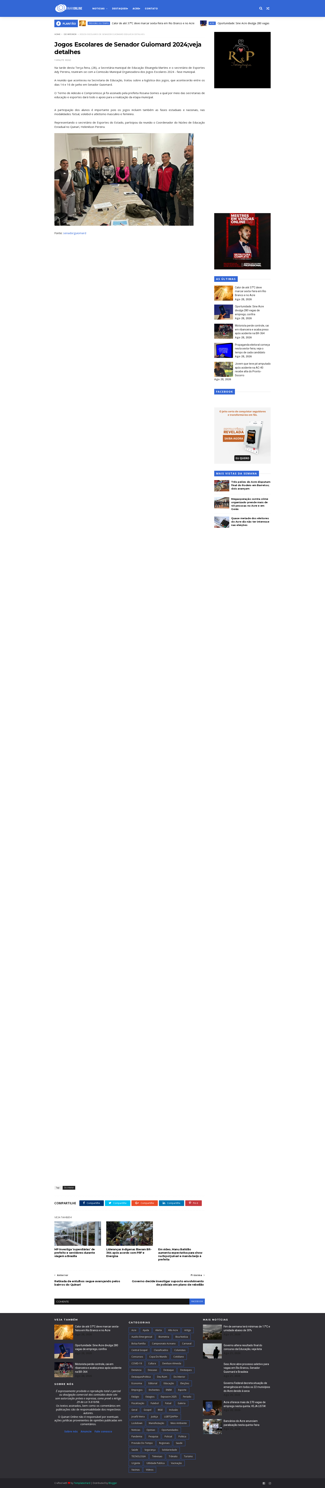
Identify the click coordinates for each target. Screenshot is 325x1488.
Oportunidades (170, 1429)
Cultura (152, 1363)
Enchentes (154, 1389)
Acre (136, 8)
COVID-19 (136, 1363)
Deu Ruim (162, 1376)
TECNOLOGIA (138, 1456)
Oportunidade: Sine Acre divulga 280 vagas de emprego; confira (227, 23)
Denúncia (136, 1370)
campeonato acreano (164, 1343)
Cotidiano (178, 1356)
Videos (149, 1469)
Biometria (164, 1336)
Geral (134, 1409)
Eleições (184, 1383)
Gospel (147, 1409)
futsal (168, 1403)
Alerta (158, 1330)
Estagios (150, 1396)
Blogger (113, 1483)
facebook (197, 1301)
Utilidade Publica (156, 1463)
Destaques (119, 8)
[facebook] (264, 1483)
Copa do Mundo (158, 1356)
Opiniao (151, 1429)
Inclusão (173, 1409)
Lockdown (136, 1423)
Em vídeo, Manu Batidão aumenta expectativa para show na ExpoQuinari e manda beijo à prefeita (180, 1254)
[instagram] (270, 1483)
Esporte (182, 1389)
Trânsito (173, 1456)
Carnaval (186, 1343)
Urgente (135, 1463)
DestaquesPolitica (141, 1376)
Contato (151, 8)
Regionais (164, 1443)
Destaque (168, 1370)
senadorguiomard (74, 233)
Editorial (152, 1383)
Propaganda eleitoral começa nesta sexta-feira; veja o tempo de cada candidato (252, 348)
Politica (182, 1436)
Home (57, 34)
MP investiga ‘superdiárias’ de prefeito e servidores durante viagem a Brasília (74, 1253)
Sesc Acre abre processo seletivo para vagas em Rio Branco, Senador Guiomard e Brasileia (246, 1368)
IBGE (160, 1409)
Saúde (134, 1449)
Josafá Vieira (138, 1416)
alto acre (173, 1330)
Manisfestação (156, 1423)
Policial (168, 1436)
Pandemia (136, 1436)
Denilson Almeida (171, 1363)
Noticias (98, 8)
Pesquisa (153, 1436)
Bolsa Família (138, 1343)
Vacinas (135, 1469)
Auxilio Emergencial (141, 1336)
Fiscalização (137, 1403)
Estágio (135, 1396)
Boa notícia (181, 1336)
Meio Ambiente (179, 1423)
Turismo (188, 1456)
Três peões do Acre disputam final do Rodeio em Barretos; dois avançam (250, 485)
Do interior (70, 34)
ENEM (169, 1389)
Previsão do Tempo (142, 1443)
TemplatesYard (82, 1483)
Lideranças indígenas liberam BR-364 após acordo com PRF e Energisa (128, 1253)
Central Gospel (139, 1350)
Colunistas (179, 1350)
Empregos (136, 1389)
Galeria (181, 1403)
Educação (169, 1383)
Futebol (155, 1403)
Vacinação (176, 1463)
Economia (136, 1383)
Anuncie (86, 1431)
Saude (179, 1443)
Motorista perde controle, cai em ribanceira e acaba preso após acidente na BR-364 (252, 329)
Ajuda (146, 1330)
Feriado (187, 1396)
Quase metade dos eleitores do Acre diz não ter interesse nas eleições (250, 521)
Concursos (137, 1356)
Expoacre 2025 (169, 1396)
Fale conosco (103, 1431)
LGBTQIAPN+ (171, 1416)
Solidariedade (169, 1449)
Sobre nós (71, 1431)
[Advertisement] (242, 151)
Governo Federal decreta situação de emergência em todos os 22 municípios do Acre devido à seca (247, 1387)
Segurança (150, 1449)
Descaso (152, 1370)
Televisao (157, 1456)
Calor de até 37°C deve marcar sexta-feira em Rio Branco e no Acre (125, 23)
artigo (187, 1330)
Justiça (154, 1416)
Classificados (161, 1350)
